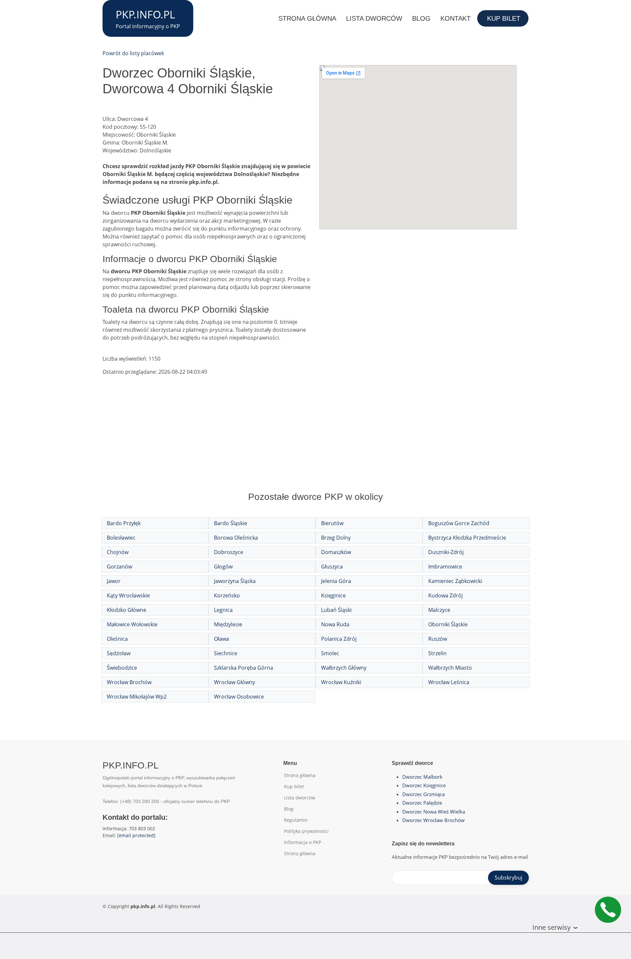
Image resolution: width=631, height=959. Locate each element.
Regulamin (296, 820)
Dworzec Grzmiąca (423, 794)
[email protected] (136, 835)
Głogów (223, 566)
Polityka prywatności (306, 831)
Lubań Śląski (336, 609)
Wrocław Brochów (129, 682)
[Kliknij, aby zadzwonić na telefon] (608, 910)
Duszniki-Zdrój (446, 552)
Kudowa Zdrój (445, 595)
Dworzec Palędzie (422, 802)
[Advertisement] (315, 440)
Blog (421, 18)
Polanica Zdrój (339, 638)
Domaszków (336, 552)
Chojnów (118, 552)
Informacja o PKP (302, 842)
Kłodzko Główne (126, 609)
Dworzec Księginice (424, 785)
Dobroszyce (228, 552)
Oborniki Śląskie (448, 624)
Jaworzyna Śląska (235, 581)
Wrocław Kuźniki (341, 682)
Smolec (330, 653)
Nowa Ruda (335, 624)
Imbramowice (445, 566)
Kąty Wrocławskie (128, 595)
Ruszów (437, 638)
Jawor (114, 581)
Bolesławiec (121, 537)
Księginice (333, 595)
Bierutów (332, 523)
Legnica (223, 609)
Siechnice (225, 653)
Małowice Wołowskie (132, 624)
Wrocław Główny (234, 682)
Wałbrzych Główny (343, 667)
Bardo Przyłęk (124, 523)
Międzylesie (228, 624)
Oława (221, 638)
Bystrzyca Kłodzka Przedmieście (467, 537)
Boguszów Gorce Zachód (458, 523)
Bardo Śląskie (230, 523)
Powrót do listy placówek (133, 53)
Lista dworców (374, 18)
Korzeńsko (227, 595)
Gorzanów (119, 566)
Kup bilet (503, 18)
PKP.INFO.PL (145, 14)
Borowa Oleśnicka (236, 537)
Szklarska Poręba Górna (243, 667)
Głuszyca (332, 566)
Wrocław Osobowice (239, 696)
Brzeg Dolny (336, 537)
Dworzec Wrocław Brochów (433, 820)
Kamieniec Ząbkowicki (455, 581)
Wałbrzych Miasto (450, 667)
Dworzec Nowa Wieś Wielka (433, 811)
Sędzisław (118, 653)
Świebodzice (122, 667)
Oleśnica (117, 638)
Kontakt (455, 18)
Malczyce (439, 609)
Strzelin (437, 653)
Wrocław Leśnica (448, 682)
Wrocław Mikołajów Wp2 (137, 696)
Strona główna (307, 18)
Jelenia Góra (336, 581)
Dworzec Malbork (422, 776)
